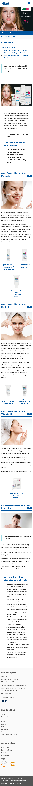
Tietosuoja (4, 781)
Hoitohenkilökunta (6, 750)
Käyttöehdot (21, 778)
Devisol (3, 724)
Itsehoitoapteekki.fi (10, 672)
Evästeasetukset (15, 783)
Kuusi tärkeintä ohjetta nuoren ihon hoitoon (17, 58)
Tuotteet (3, 714)
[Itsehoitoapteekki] (5, 3)
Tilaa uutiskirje (8, 693)
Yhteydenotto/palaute (10, 690)
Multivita (4, 727)
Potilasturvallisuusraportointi (19, 781)
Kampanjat (4, 717)
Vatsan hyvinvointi (6, 732)
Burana (3, 722)
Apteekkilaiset (5, 747)
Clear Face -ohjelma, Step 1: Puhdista (15, 50)
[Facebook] (2, 701)
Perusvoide (4, 729)
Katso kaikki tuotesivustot (10, 734)
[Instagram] (6, 701)
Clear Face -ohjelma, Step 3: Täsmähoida (16, 55)
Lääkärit (3, 752)
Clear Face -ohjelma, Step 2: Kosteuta (15, 53)
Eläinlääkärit (5, 755)
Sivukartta (4, 783)
